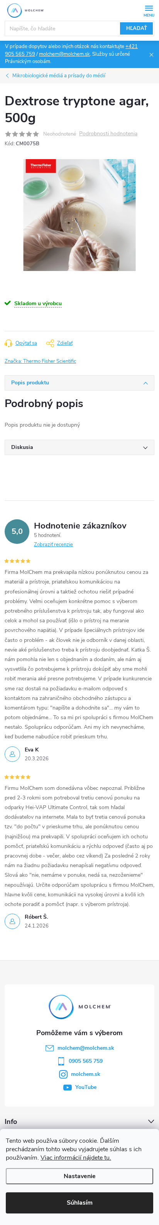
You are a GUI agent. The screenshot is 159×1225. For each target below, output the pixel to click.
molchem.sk (85, 1074)
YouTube (85, 1087)
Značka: (40, 361)
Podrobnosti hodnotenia (108, 134)
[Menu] (149, 10)
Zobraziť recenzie (53, 544)
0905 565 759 (86, 1061)
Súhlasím (80, 1202)
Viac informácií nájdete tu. (76, 1158)
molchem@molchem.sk (64, 54)
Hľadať (136, 28)
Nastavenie (80, 1176)
